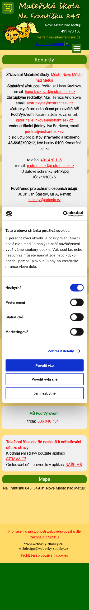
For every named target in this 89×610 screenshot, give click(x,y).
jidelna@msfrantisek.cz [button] (44, 131)
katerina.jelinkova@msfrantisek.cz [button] (44, 120)
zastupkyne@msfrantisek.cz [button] (50, 103)
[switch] (77, 302)
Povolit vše (44, 365)
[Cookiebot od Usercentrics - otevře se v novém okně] (63, 214)
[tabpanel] (44, 60)
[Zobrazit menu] (76, 48)
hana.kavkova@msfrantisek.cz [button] (50, 91)
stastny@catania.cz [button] (44, 200)
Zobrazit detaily (61, 351)
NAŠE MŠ (74, 464)
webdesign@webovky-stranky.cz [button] (43, 548)
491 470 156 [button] (70, 31)
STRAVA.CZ (16, 459)
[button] (34, 37)
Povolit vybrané (44, 379)
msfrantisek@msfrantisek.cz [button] (58, 37)
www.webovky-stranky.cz (43, 544)
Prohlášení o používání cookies (44, 555)
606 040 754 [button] (48, 421)
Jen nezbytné (44, 393)
